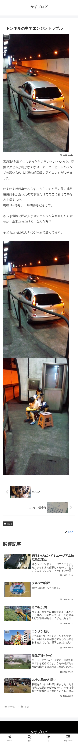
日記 (9, 523)
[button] (70, 559)
